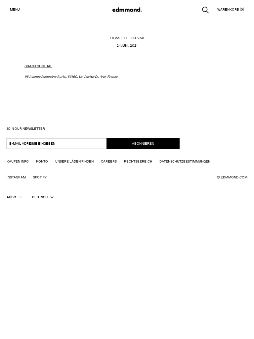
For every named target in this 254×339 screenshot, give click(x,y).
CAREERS (109, 162)
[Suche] (205, 9)
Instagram (16, 177)
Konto (42, 162)
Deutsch (40, 197)
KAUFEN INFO (18, 162)
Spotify (40, 177)
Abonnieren (143, 143)
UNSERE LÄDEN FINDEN (74, 162)
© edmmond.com (232, 177)
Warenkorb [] (230, 9)
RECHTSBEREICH (138, 162)
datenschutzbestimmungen (184, 162)
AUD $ (11, 197)
